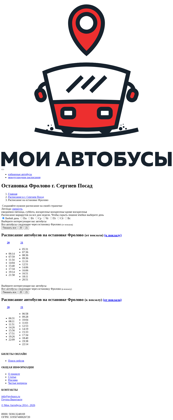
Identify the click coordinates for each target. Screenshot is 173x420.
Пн (25, 218)
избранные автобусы (20, 174)
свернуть (17, 208)
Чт (47, 218)
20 (21, 227)
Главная (12, 193)
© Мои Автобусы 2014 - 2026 (18, 405)
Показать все (9, 227)
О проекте (14, 373)
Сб (61, 218)
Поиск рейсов (16, 360)
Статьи (12, 377)
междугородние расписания (24, 177)
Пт (54, 218)
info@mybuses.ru (10, 396)
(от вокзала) (112, 300)
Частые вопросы (17, 383)
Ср (39, 218)
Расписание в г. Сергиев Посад (26, 197)
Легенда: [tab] (11, 208)
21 (26, 227)
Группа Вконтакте (11, 399)
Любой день (12, 218)
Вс (69, 218)
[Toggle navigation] (2, 169)
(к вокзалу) (113, 235)
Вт (32, 218)
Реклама (13, 380)
